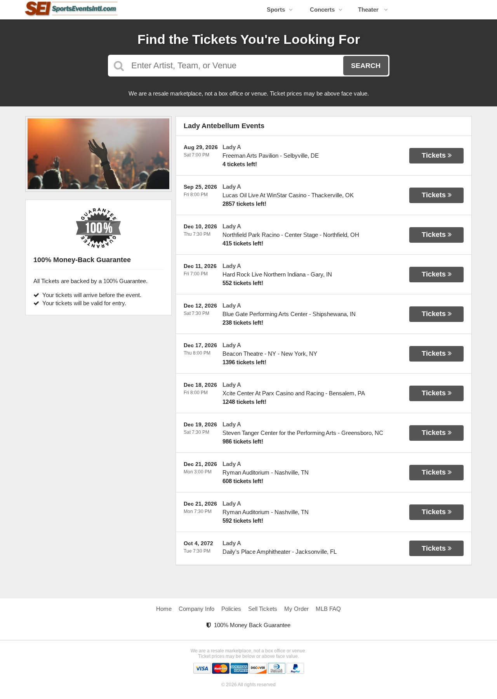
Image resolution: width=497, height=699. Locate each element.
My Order (296, 608)
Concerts (322, 9)
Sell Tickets (262, 608)
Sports (276, 9)
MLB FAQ (328, 608)
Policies (231, 608)
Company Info (196, 608)
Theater (369, 9)
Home (164, 608)
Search (366, 66)
